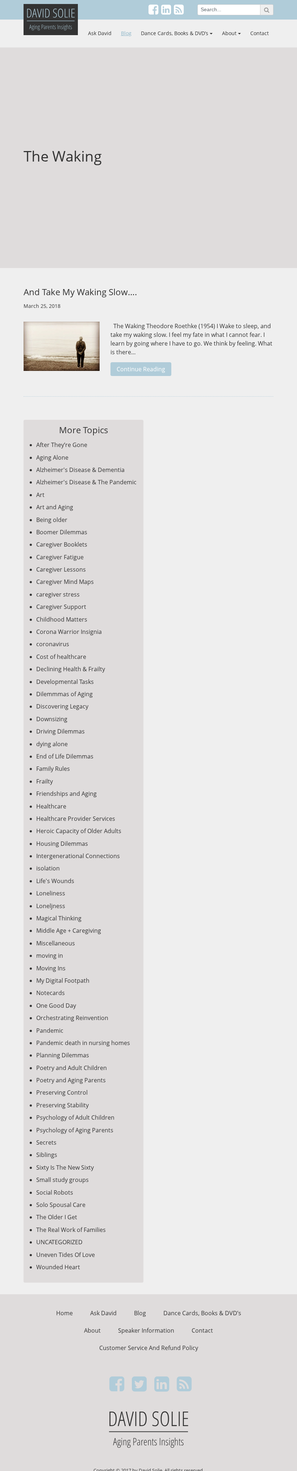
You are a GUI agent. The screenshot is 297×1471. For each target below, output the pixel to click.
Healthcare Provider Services (75, 819)
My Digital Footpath (62, 981)
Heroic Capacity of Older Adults (78, 831)
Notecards (50, 993)
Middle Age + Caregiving (68, 931)
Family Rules (53, 769)
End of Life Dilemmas (64, 756)
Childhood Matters (61, 619)
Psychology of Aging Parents (74, 1130)
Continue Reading (141, 369)
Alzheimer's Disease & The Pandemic (86, 482)
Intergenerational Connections (78, 856)
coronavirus (52, 644)
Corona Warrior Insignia (69, 632)
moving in (49, 956)
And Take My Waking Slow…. (80, 292)
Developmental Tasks (65, 682)
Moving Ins (51, 968)
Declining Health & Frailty (70, 669)
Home (64, 1313)
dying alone (52, 744)
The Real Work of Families (71, 1230)
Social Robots (54, 1192)
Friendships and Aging (66, 794)
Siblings (46, 1155)
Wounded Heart (58, 1267)
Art (40, 495)
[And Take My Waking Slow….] (62, 350)
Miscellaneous (55, 943)
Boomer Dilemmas (61, 532)
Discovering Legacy (62, 706)
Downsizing (51, 719)
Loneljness (50, 906)
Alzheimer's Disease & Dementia (80, 470)
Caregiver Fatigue (60, 557)
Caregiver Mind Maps (65, 582)
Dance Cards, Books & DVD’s (174, 33)
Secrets (46, 1142)
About (229, 33)
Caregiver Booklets (61, 544)
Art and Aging (54, 507)
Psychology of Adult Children (75, 1117)
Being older (51, 520)
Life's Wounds (55, 881)
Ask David (100, 33)
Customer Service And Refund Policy (148, 1348)
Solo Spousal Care (60, 1205)
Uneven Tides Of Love (65, 1255)
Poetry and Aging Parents (71, 1080)
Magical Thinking (58, 918)
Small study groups (62, 1180)
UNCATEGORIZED (59, 1242)
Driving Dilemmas (60, 731)
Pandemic (49, 1031)
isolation (48, 868)
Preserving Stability (62, 1105)
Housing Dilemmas (62, 844)
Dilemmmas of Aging (64, 694)
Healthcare (51, 806)
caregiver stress (58, 594)
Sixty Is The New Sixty (65, 1167)
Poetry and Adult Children (71, 1068)
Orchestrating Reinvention (72, 1018)
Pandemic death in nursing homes (83, 1043)
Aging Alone (52, 457)
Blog (126, 33)
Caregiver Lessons (61, 569)
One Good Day (56, 1006)
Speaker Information (146, 1330)
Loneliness (50, 893)
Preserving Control (62, 1092)
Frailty (44, 781)
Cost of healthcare (61, 657)
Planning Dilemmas (62, 1055)
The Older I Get (56, 1217)
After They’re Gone (61, 445)
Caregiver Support (61, 607)
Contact (259, 33)
